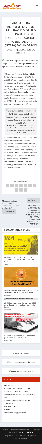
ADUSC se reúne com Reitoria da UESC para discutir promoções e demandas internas (20, 305)
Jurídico (33, 435)
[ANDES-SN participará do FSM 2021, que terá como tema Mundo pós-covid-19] (21, 277)
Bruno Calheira (27, 432)
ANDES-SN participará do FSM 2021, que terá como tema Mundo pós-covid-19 (21, 291)
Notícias (18, 53)
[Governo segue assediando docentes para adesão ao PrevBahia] (21, 323)
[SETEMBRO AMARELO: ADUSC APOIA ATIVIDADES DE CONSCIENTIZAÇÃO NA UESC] (21, 245)
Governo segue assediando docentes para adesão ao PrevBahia (19, 337)
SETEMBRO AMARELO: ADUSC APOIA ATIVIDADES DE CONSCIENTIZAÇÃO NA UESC (20, 260)
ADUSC (21, 50)
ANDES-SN (29, 50)
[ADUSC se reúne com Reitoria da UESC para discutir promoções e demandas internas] (21, 299)
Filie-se (17, 438)
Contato (24, 438)
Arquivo (8, 435)
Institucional (24, 435)
